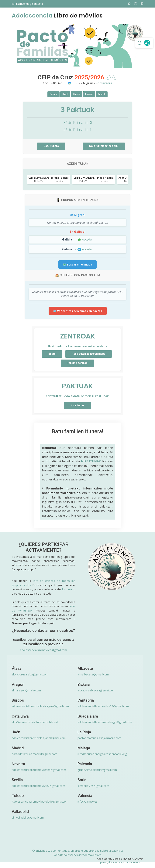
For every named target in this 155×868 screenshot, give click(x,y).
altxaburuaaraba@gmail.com (30, 674)
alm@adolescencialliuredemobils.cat (35, 722)
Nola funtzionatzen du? (103, 145)
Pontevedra (104, 83)
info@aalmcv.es (88, 801)
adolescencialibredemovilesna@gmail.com (39, 770)
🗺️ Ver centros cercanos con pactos (77, 311)
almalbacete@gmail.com (93, 674)
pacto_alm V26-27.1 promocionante (120, 862)
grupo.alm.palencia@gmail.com (97, 770)
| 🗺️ (68, 83)
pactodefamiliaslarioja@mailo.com (99, 738)
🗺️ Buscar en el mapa (77, 264)
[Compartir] (147, 43)
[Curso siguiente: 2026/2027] (114, 77)
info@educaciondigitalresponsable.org (102, 754)
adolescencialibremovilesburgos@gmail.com (40, 706)
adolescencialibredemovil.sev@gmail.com (38, 786)
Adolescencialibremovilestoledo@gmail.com (40, 801)
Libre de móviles (57, 15)
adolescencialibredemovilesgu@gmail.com (105, 722)
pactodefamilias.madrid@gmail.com (34, 754)
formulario (68, 589)
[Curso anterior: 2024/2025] (108, 77)
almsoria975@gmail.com (93, 786)
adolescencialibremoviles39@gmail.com (103, 706)
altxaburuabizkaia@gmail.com (96, 690)
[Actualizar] (139, 43)
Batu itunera (51, 145)
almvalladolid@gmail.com (28, 817)
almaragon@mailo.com (26, 690)
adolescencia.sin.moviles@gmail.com (43, 650)
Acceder (87, 239)
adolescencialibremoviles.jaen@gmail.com (39, 738)
